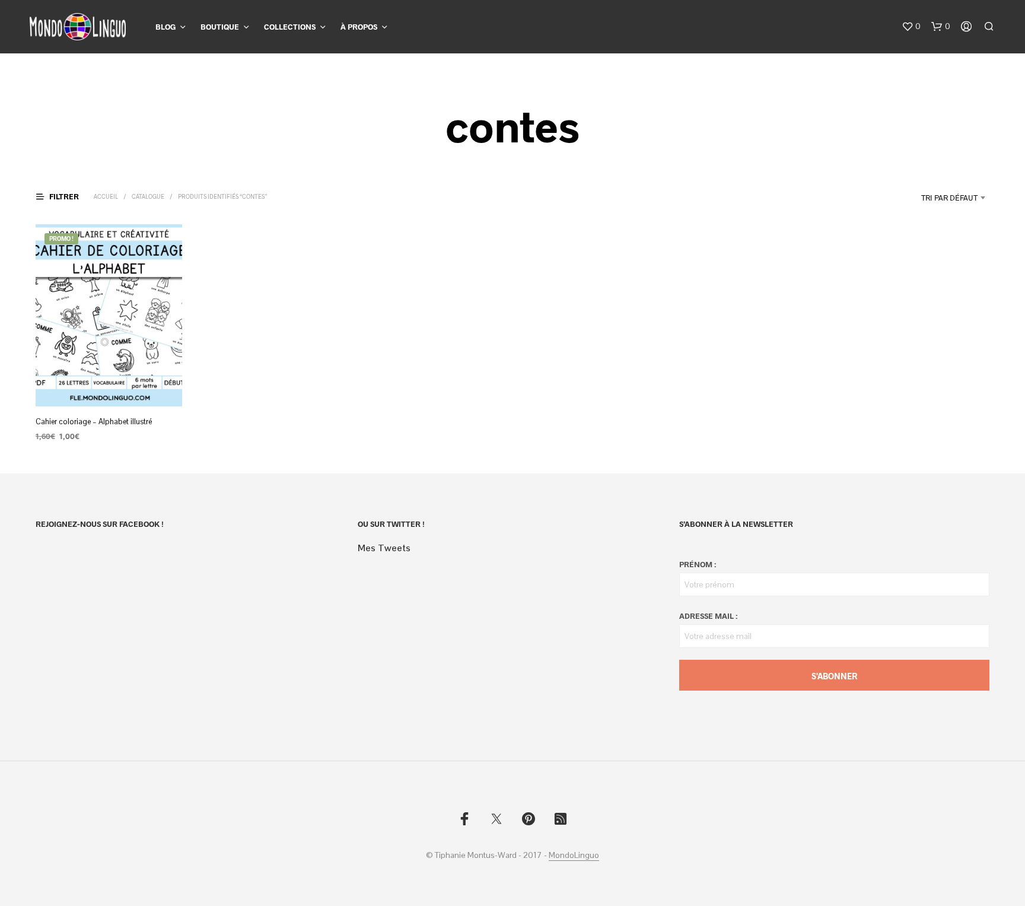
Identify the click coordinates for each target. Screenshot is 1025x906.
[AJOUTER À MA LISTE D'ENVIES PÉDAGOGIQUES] (109, 384)
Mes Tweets (384, 548)
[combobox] (919, 197)
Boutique (219, 26)
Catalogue (148, 196)
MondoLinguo (574, 855)
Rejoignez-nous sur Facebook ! (100, 524)
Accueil (106, 196)
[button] (911, 27)
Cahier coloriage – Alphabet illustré (94, 422)
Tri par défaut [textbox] (949, 197)
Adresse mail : (708, 616)
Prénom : (697, 564)
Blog (165, 26)
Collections (290, 26)
